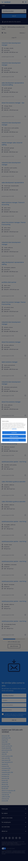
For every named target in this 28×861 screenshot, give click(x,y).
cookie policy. (14, 428)
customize (14, 432)
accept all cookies (14, 440)
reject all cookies (14, 436)
